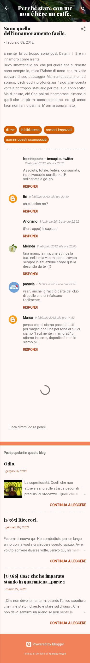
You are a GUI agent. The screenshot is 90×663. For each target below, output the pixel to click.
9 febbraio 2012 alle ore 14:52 (55, 317)
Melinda (29, 246)
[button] (83, 29)
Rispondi (30, 186)
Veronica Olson (57, 653)
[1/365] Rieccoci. (21, 520)
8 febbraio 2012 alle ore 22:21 (45, 163)
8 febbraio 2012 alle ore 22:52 (59, 221)
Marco (28, 317)
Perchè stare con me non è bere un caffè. (45, 10)
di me (10, 130)
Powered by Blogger (48, 644)
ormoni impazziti (59, 130)
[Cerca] (83, 9)
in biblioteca (30, 130)
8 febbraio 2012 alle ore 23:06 (57, 246)
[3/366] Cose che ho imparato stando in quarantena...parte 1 (34, 579)
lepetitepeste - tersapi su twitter (48, 159)
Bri (25, 196)
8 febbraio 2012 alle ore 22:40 (49, 197)
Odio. (9, 464)
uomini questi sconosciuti (26, 139)
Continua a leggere (68, 505)
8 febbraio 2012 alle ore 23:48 (56, 284)
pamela (29, 284)
